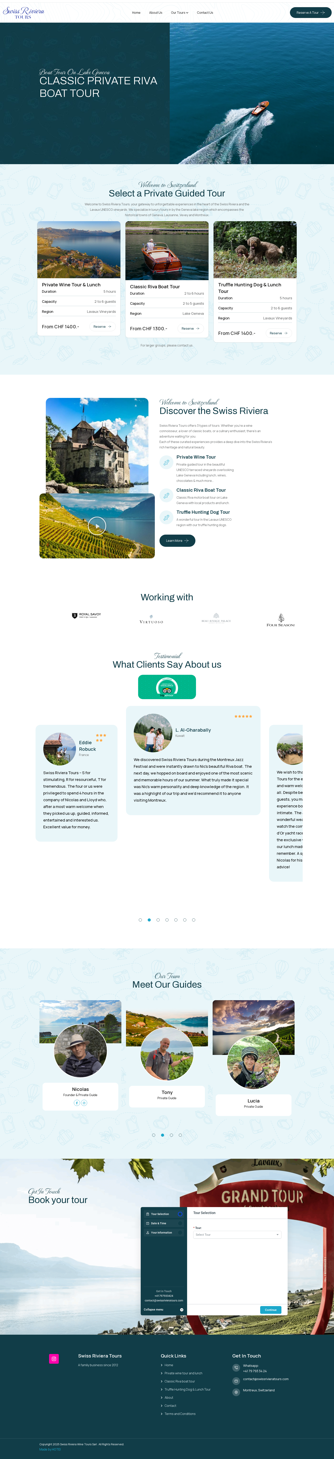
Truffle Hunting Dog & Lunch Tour (188, 1389)
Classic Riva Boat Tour (155, 286)
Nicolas (80, 1089)
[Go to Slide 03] (158, 919)
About (169, 1398)
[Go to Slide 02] (149, 919)
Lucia (254, 1100)
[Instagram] (54, 1359)
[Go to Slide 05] (175, 919)
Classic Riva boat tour (180, 1381)
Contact (170, 1406)
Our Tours (178, 12)
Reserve (100, 326)
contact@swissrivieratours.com (164, 1300)
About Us (155, 12)
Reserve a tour (308, 12)
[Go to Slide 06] (184, 919)
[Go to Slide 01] (140, 919)
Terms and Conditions (180, 1414)
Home (136, 12)
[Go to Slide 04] (167, 919)
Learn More (174, 540)
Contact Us (205, 12)
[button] (97, 526)
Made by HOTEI (50, 1449)
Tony (167, 1092)
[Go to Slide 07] (193, 919)
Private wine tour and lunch (183, 1373)
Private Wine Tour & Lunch (71, 284)
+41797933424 (164, 1295)
